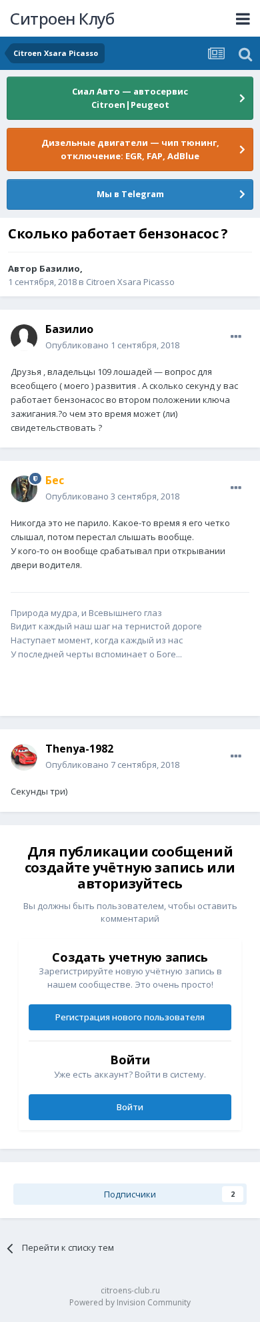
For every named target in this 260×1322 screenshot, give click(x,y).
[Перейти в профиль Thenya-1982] (24, 757)
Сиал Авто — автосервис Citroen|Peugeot (130, 98)
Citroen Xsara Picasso (130, 282)
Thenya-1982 (79, 748)
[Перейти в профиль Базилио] (24, 337)
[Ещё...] (236, 337)
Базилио (59, 268)
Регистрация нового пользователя (130, 1017)
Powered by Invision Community (130, 1302)
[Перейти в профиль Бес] (24, 489)
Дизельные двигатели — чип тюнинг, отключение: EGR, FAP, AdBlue (130, 149)
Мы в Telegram (130, 194)
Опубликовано (112, 345)
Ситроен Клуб (62, 18)
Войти (130, 1107)
